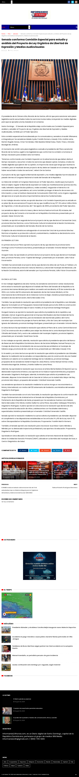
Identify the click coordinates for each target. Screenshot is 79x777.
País (9, 34)
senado (15, 34)
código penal (58, 463)
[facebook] (69, 2)
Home (3, 27)
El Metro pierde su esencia (22, 699)
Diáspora (31, 762)
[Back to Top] (75, 774)
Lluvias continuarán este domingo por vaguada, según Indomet (36, 665)
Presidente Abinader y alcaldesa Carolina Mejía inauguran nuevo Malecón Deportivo (44, 627)
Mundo (48, 762)
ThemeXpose (45, 774)
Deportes (23, 762)
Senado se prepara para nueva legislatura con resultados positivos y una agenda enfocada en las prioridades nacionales (39, 470)
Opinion (65, 762)
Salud (13, 766)
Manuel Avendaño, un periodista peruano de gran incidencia (35, 655)
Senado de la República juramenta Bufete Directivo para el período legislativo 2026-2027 (13, 471)
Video (27, 766)
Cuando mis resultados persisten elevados (27, 708)
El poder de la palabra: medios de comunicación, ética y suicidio (35, 718)
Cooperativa (13, 762)
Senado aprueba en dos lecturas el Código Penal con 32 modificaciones (65, 472)
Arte (5, 762)
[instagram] (76, 2)
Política (6, 766)
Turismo (20, 766)
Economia (40, 762)
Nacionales (7, 463)
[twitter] (72, 2)
